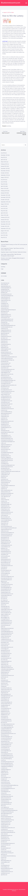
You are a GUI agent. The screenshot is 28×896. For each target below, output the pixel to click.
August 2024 (4, 177)
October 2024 (4, 173)
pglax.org (3, 626)
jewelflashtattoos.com (6, 331)
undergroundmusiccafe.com (7, 871)
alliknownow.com (5, 531)
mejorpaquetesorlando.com (7, 440)
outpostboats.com (5, 502)
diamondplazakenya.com (6, 813)
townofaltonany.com (5, 625)
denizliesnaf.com (4, 673)
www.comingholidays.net (6, 520)
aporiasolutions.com (5, 691)
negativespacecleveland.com (7, 628)
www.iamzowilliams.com (6, 786)
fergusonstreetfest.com (6, 821)
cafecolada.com (4, 515)
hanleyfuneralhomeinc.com (7, 438)
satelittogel (5, 41)
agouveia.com (4, 854)
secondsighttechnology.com (7, 452)
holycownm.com (4, 645)
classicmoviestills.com (6, 513)
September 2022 (4, 228)
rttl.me (2, 863)
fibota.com (3, 805)
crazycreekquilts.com (5, 546)
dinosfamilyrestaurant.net (6, 378)
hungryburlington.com (5, 592)
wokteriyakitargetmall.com (7, 458)
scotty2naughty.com (5, 573)
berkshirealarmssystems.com (7, 421)
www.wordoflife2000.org (6, 411)
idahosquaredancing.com (6, 413)
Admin (12, 12)
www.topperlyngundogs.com (7, 727)
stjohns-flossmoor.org (6, 636)
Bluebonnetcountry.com (10, 2)
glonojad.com (4, 568)
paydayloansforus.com (6, 314)
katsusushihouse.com (5, 562)
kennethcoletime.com (5, 590)
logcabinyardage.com (5, 705)
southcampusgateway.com (7, 353)
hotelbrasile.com (4, 361)
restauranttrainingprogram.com (8, 465)
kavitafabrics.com (5, 642)
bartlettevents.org (5, 364)
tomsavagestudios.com (6, 469)
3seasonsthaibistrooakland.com (8, 485)
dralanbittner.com (5, 424)
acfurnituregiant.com (5, 298)
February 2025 (4, 164)
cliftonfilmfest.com (5, 402)
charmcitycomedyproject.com (7, 576)
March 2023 (3, 215)
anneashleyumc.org (5, 741)
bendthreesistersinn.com (6, 634)
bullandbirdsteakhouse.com (7, 755)
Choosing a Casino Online (21, 133)
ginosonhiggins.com (5, 617)
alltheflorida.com (4, 826)
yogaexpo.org (4, 488)
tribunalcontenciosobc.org (6, 534)
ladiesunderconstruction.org (7, 374)
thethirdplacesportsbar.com (7, 796)
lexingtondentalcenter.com (7, 460)
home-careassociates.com (6, 490)
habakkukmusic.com (5, 714)
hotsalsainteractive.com (6, 294)
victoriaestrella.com (5, 651)
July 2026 (3, 153)
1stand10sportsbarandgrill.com (8, 441)
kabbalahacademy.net (5, 446)
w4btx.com (3, 443)
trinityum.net (4, 793)
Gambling (9, 126)
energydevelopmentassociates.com (8, 385)
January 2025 (4, 166)
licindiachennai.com (5, 289)
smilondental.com (5, 447)
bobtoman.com (4, 342)
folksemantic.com (5, 416)
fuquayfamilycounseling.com (7, 852)
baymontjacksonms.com (6, 623)
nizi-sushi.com (4, 598)
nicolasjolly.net (4, 557)
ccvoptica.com (4, 768)
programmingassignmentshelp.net (8, 309)
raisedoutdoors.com (5, 405)
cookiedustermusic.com (6, 639)
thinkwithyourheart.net (6, 407)
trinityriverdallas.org (5, 482)
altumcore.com (4, 683)
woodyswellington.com (6, 799)
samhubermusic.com (5, 873)
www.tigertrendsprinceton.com (7, 724)
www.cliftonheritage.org (6, 758)
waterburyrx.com (4, 662)
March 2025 (3, 161)
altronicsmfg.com (5, 306)
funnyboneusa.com (5, 637)
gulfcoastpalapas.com (6, 694)
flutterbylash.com (5, 837)
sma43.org (3, 760)
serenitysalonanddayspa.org (7, 295)
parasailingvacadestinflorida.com (8, 832)
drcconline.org (4, 659)
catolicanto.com (4, 479)
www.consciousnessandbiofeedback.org (9, 785)
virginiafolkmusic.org (5, 473)
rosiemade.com (4, 433)
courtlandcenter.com (5, 655)
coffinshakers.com (5, 582)
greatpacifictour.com (5, 650)
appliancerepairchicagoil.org (7, 320)
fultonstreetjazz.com (5, 363)
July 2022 (3, 233)
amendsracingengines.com (6, 736)
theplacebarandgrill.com (6, 661)
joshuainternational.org (6, 719)
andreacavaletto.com (5, 491)
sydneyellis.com (4, 462)
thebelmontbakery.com (6, 316)
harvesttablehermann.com (7, 382)
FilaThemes (14, 890)
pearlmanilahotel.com (6, 339)
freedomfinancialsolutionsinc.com (8, 733)
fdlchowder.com (4, 752)
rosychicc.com (4, 501)
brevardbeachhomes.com (6, 389)
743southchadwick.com (6, 393)
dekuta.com (3, 775)
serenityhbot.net (4, 717)
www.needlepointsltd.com (7, 753)
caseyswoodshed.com (5, 670)
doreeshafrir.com (4, 575)
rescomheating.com (5, 865)
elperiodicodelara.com (6, 286)
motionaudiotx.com (5, 862)
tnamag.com (3, 686)
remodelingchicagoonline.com (7, 761)
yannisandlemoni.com (5, 425)
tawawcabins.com (5, 415)
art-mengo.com (4, 600)
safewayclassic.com (5, 317)
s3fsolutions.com (5, 388)
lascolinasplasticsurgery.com (7, 757)
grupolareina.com (4, 367)
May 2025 (3, 157)
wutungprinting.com (5, 619)
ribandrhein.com (4, 476)
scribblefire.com (4, 487)
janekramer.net (4, 597)
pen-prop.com (4, 722)
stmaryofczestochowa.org (7, 584)
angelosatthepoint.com (6, 666)
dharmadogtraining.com (6, 860)
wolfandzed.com (4, 774)
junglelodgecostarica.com (6, 609)
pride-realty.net (4, 834)
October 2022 (4, 226)
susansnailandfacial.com (6, 721)
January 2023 (4, 219)
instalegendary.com (5, 323)
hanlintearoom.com (5, 838)
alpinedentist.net (4, 347)
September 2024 (4, 175)
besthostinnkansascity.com (7, 868)
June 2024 (3, 181)
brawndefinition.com (5, 543)
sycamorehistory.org (5, 782)
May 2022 (3, 237)
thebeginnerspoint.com (6, 518)
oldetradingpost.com (5, 372)
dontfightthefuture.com (6, 397)
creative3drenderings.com (6, 702)
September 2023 (4, 201)
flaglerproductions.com (6, 542)
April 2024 (3, 186)
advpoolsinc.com (4, 664)
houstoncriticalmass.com (6, 526)
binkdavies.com (4, 548)
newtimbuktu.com (5, 305)
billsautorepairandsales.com (7, 816)
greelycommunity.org (5, 564)
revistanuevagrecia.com (6, 570)
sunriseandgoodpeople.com (7, 631)
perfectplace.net (4, 484)
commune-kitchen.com (6, 553)
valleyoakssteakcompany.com (7, 669)
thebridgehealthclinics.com (7, 695)
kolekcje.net (3, 477)
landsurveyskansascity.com (7, 743)
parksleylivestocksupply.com (7, 493)
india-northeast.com (5, 394)
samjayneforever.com (5, 823)
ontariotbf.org (4, 322)
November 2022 (4, 224)
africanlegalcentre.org (6, 560)
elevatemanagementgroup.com (8, 843)
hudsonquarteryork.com (6, 804)
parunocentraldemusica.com (7, 808)
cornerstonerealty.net (5, 783)
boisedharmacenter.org (6, 495)
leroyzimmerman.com (5, 845)
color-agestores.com (5, 496)
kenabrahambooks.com (6, 551)
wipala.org (3, 498)
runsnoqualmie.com (5, 747)
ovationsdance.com (5, 474)
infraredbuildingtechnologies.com (8, 380)
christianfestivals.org (5, 611)
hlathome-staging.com (6, 457)
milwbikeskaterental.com (6, 622)
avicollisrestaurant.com (6, 658)
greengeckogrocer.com (6, 455)
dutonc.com (3, 604)
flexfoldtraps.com (5, 735)
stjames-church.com (5, 571)
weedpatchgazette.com (6, 427)
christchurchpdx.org (5, 549)
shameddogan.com (5, 699)
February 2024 (4, 190)
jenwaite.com (4, 841)
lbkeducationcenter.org (6, 480)
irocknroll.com (4, 410)
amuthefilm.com (4, 554)
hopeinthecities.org (5, 506)
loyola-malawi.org (5, 499)
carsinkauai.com (4, 829)
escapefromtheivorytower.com (7, 391)
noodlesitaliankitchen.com (6, 327)
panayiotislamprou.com (6, 352)
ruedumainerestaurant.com (7, 565)
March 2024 (3, 188)
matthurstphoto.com (5, 824)
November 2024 (4, 170)
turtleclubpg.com (5, 648)
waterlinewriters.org (5, 697)
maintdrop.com (4, 341)
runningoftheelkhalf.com (6, 728)
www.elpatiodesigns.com (6, 802)
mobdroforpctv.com (5, 509)
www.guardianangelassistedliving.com (9, 810)
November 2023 (4, 197)
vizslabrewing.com (5, 422)
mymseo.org (3, 857)
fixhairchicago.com (5, 672)
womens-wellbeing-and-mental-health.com (10, 471)
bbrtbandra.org (4, 334)
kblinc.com (3, 429)
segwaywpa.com (4, 692)
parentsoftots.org (5, 700)
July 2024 (3, 179)
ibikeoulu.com (4, 581)
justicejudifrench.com (5, 586)
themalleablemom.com (6, 589)
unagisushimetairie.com (6, 330)
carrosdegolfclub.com (5, 383)
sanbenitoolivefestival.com (7, 512)
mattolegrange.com (5, 608)
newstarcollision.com (5, 449)
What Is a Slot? (6, 132)
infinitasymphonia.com (6, 559)
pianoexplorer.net (5, 790)
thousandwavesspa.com (6, 653)
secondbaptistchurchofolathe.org (8, 856)
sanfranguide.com (5, 521)
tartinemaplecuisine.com (6, 595)
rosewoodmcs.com (5, 780)
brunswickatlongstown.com (7, 593)
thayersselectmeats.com (6, 689)
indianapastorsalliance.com (7, 667)
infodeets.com (4, 292)
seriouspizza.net (4, 680)
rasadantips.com (4, 303)
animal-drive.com (4, 684)
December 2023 (4, 195)
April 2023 (3, 213)
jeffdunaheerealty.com (6, 730)
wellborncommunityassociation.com (9, 356)
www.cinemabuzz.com (6, 777)
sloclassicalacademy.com (6, 535)
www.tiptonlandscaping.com (7, 764)
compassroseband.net (5, 681)
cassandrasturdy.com (5, 510)
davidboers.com (4, 706)
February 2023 (4, 217)
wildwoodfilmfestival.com (7, 358)
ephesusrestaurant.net (6, 797)
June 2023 (3, 208)
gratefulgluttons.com (6, 507)
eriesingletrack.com (5, 430)
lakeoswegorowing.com (6, 851)
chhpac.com (3, 859)
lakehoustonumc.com (5, 713)
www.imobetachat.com (6, 708)
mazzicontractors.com (6, 794)
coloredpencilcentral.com (6, 400)
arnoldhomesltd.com (5, 399)
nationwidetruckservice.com (7, 647)
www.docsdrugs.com (5, 749)
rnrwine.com (3, 849)
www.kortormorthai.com (6, 738)
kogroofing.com (4, 345)
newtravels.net (4, 312)
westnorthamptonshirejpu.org (7, 360)
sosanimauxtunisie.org (6, 344)
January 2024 (4, 193)
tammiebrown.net (5, 603)
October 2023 (4, 199)
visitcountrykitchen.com (6, 612)
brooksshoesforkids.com (6, 688)
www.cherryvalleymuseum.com (8, 369)
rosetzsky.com (4, 567)
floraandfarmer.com (5, 386)
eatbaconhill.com (5, 308)
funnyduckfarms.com (5, 840)
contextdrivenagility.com (6, 579)
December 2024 (4, 168)
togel (2, 269)
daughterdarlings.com (5, 291)
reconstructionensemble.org (7, 640)
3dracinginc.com (4, 524)
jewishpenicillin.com (5, 468)
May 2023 (3, 210)
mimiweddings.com (5, 866)
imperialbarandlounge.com (6, 404)
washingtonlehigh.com (6, 769)
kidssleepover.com (5, 311)
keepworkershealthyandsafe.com (8, 325)
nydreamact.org (4, 328)
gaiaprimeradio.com (5, 601)
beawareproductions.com (6, 578)
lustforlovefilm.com (5, 556)
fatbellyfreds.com (5, 801)
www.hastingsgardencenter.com (8, 788)
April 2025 (3, 159)
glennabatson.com (5, 538)
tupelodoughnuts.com (6, 435)
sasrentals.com (4, 451)
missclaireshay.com (5, 283)
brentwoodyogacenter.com (7, 763)
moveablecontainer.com (6, 366)
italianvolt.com (4, 419)
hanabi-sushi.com (4, 772)
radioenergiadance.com (6, 349)
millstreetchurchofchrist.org (7, 830)
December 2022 (4, 221)
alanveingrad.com (5, 615)
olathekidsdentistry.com (6, 436)
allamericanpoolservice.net (7, 466)
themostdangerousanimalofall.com (9, 527)
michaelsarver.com (5, 454)
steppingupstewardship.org (7, 766)
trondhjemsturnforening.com (7, 812)
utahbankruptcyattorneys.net (7, 408)
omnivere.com (4, 302)
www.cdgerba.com (5, 807)
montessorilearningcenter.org (7, 819)
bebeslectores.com (5, 375)
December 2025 (4, 155)
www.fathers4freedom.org (7, 725)
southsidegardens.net (5, 791)
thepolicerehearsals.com (6, 529)
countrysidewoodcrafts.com (7, 319)
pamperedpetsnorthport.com (7, 432)
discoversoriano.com (5, 517)
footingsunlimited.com (6, 746)
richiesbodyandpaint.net (6, 287)
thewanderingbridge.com (6, 587)
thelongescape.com (5, 606)
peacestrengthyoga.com (6, 732)
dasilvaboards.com (5, 537)
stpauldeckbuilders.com (6, 744)
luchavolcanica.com (5, 644)
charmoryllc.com (4, 523)
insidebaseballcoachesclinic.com (8, 827)
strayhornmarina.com (5, 540)
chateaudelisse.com (5, 355)
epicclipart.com (4, 338)
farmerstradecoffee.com (6, 703)
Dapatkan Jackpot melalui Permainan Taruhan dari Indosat (13, 252)
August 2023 (4, 204)
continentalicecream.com (6, 545)
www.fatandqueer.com (6, 739)
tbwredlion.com (4, 815)
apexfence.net (4, 874)
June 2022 (3, 235)
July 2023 (3, 206)
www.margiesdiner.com (6, 750)
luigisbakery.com (4, 771)
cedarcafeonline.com (5, 297)
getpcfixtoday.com (5, 333)
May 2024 (3, 184)
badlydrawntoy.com (5, 711)
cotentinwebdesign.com (6, 371)
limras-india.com (4, 284)
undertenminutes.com (5, 300)
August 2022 (4, 230)
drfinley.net (3, 846)
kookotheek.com (4, 350)
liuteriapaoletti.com (5, 630)
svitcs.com (3, 678)
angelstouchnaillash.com (6, 444)
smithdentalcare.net (5, 870)
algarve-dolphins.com (5, 614)
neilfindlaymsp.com (5, 656)
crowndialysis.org (4, 463)
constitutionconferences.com (7, 675)
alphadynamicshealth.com (6, 835)
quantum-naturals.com (6, 818)
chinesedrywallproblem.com (7, 633)
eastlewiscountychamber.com (7, 532)
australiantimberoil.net (6, 377)
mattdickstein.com (5, 710)
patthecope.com (4, 677)
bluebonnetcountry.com (6, 336)
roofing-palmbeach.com (6, 396)
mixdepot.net (4, 779)
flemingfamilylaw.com (6, 848)
